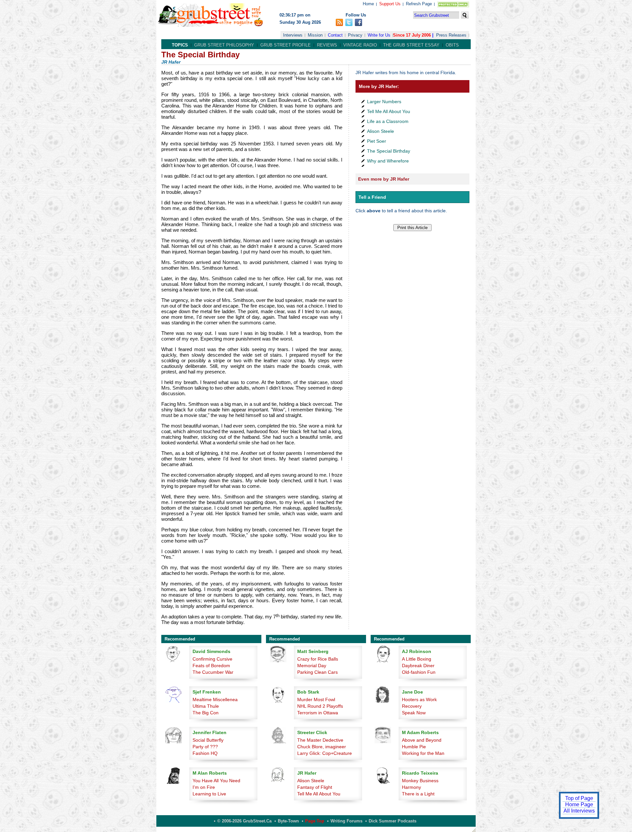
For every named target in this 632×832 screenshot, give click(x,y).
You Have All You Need (216, 780)
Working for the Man (423, 753)
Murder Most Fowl (316, 699)
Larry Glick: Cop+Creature (324, 753)
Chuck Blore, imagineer (321, 746)
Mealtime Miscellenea (215, 699)
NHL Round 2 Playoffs (320, 706)
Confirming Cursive (212, 659)
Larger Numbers (384, 101)
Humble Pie (414, 746)
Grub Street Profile (285, 45)
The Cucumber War (213, 672)
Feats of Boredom (211, 665)
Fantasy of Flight (314, 787)
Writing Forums (346, 820)
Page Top (314, 820)
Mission (315, 35)
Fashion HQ (205, 753)
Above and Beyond (421, 740)
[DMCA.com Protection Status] (451, 5)
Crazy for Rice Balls (317, 659)
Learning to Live (209, 793)
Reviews (327, 45)
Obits (452, 45)
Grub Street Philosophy (224, 45)
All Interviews (579, 811)
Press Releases (451, 35)
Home (368, 3)
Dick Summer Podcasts (392, 820)
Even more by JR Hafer (383, 179)
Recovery (412, 706)
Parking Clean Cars (317, 672)
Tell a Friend (372, 197)
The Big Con (206, 712)
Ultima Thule (206, 706)
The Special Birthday (388, 151)
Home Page (579, 804)
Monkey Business (420, 780)
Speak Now (414, 712)
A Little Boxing (416, 659)
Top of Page (579, 798)
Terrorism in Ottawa (317, 712)
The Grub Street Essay (411, 45)
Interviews (293, 35)
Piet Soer (376, 141)
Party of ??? (205, 746)
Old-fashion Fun (418, 672)
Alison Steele (380, 131)
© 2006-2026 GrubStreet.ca (244, 820)
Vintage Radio (360, 45)
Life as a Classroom (387, 121)
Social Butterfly (208, 740)
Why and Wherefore (388, 160)
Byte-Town (288, 820)
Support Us (390, 3)
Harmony (411, 787)
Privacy (355, 35)
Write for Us (379, 35)
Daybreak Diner (418, 665)
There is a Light (418, 793)
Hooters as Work (419, 699)
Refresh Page (419, 3)
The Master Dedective (320, 740)
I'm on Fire (204, 787)
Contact (335, 35)
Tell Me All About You (388, 111)
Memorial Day (311, 665)
